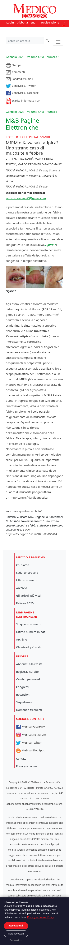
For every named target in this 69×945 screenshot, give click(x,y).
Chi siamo (22, 565)
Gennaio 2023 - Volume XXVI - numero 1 (33, 57)
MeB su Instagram (33, 734)
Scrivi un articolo (27, 572)
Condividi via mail (22, 79)
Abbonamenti (26, 22)
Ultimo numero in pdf (30, 632)
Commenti (18, 72)
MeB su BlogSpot (32, 750)
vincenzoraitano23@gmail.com (26, 198)
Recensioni (23, 694)
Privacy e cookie (26, 766)
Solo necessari (16, 933)
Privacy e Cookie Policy (40, 917)
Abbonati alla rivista (29, 664)
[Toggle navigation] (58, 42)
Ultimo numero (26, 580)
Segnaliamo (24, 702)
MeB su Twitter (31, 742)
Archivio (21, 588)
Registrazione (50, 22)
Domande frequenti (29, 710)
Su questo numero (28, 624)
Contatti (21, 758)
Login (10, 22)
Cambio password (28, 679)
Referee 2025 (25, 603)
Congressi (22, 687)
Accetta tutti (16, 925)
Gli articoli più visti (28, 595)
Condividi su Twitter (23, 86)
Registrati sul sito (27, 671)
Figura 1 (50, 245)
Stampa (16, 65)
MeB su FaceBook (33, 726)
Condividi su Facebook (25, 93)
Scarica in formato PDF (25, 100)
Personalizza (16, 940)
